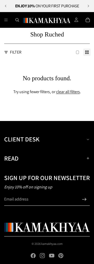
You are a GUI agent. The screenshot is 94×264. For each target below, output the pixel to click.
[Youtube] (52, 255)
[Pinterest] (61, 255)
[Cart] (87, 20)
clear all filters (68, 91)
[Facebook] (33, 255)
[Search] (17, 20)
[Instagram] (42, 255)
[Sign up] (84, 199)
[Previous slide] (5, 6)
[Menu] (6, 20)
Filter (15, 52)
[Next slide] (88, 6)
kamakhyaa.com (52, 244)
